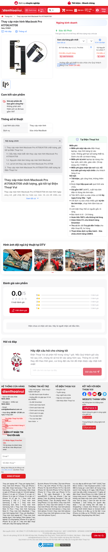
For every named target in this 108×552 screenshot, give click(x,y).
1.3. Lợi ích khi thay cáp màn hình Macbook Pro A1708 (29, 164)
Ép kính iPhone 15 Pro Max (48, 484)
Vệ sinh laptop (29, 492)
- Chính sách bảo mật (36, 408)
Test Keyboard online (92, 486)
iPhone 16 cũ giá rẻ (10, 522)
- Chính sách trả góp (35, 413)
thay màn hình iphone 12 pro (54, 514)
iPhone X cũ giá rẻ (10, 494)
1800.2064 (5, 399)
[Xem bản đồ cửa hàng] (91, 47)
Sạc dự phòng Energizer (53, 498)
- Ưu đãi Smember (35, 402)
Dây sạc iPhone (56, 496)
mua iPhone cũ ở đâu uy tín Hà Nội (86, 511)
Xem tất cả (61, 43)
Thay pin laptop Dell (26, 484)
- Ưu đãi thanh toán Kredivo (38, 394)
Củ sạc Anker (53, 503)
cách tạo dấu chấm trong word (84, 492)
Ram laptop (26, 517)
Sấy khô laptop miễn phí (19, 524)
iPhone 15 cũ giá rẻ (27, 519)
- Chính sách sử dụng (36, 410)
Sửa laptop (17, 517)
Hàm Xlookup (93, 496)
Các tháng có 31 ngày (86, 490)
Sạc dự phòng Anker (58, 500)
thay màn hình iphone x (53, 509)
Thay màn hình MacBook (19, 511)
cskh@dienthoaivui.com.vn (11, 409)
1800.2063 (5, 404)
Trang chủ (8, 16)
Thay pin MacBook (27, 513)
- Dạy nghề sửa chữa (63, 395)
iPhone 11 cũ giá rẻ (26, 494)
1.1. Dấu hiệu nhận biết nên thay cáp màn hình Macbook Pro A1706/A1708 (32, 155)
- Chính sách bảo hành (36, 405)
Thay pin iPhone (28, 486)
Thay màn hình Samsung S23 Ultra (19, 504)
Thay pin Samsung (18, 490)
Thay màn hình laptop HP (12, 515)
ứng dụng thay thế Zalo (90, 515)
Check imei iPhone (90, 507)
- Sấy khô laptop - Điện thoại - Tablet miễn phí (39, 391)
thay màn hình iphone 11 (56, 505)
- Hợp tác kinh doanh (63, 398)
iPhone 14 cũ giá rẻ (11, 498)
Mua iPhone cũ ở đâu (90, 494)
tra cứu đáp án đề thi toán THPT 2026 (87, 484)
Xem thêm (32, 421)
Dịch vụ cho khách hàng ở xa (14, 426)
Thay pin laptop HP (10, 484)
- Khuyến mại (60, 390)
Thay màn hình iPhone (11, 486)
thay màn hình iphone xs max (55, 513)
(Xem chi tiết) (74, 65)
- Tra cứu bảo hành (35, 416)
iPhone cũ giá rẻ (16, 492)
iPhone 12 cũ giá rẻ (10, 496)
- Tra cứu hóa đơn (34, 419)
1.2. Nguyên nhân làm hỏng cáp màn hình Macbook (28, 160)
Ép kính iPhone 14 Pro (55, 488)
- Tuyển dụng (60, 392)
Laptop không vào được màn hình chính (89, 497)
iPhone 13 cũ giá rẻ (26, 496)
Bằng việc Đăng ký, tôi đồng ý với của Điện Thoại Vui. (12, 470)
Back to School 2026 (96, 509)
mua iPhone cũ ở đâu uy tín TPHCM (89, 512)
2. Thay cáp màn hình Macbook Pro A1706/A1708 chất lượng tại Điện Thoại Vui (32, 168)
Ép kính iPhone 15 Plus (53, 486)
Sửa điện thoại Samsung (12, 488)
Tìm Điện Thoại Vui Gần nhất (14, 420)
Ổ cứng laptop (14, 519)
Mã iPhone (100, 490)
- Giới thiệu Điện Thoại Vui (65, 401)
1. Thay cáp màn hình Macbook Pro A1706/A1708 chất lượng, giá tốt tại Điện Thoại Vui (33, 148)
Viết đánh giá (21, 310)
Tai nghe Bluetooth (52, 494)
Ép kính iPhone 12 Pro (55, 490)
